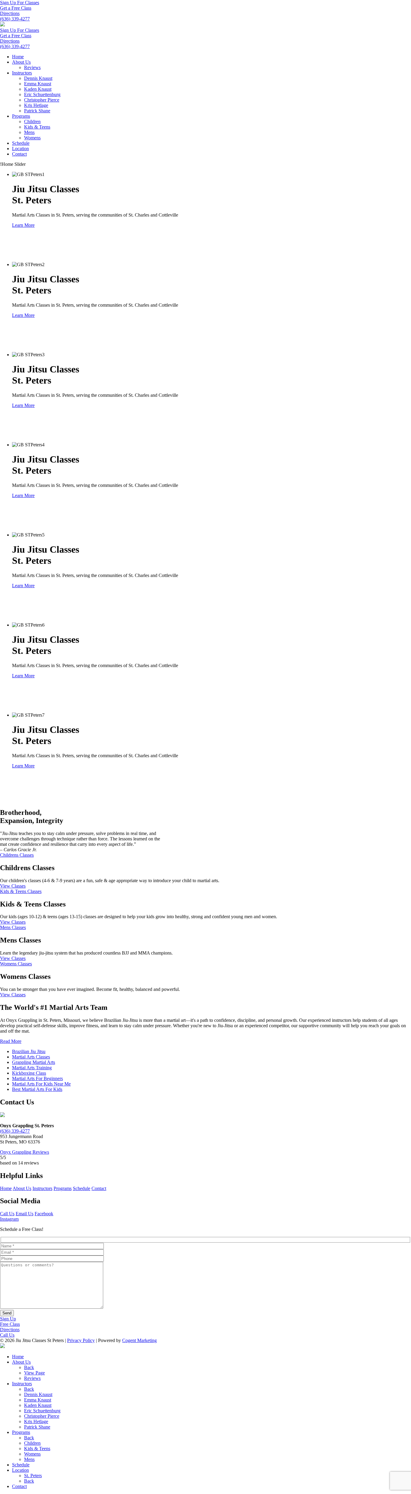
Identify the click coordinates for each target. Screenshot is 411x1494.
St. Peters (33, 1475)
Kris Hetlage (36, 105)
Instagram (9, 1219)
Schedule (20, 143)
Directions (10, 13)
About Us (21, 62)
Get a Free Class (15, 8)
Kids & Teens (37, 126)
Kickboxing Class (29, 1073)
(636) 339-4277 (15, 18)
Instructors (22, 72)
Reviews (32, 67)
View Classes (13, 885)
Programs (21, 116)
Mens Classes (13, 927)
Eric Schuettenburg (42, 94)
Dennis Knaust (38, 78)
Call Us (7, 1213)
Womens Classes (16, 963)
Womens (32, 137)
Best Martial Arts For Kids (37, 1089)
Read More (10, 1041)
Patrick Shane (37, 110)
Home (18, 56)
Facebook (44, 1213)
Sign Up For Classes (19, 2)
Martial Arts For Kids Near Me (41, 1083)
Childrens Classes (17, 855)
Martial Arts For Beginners (37, 1078)
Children (32, 121)
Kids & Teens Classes (21, 891)
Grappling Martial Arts (33, 1062)
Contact (19, 153)
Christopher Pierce (41, 99)
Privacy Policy (81, 1340)
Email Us (24, 1213)
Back (29, 1367)
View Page (34, 1372)
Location (20, 148)
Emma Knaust (37, 83)
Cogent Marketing (139, 1340)
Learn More (23, 225)
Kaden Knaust (37, 89)
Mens (29, 132)
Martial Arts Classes (31, 1056)
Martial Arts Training (32, 1067)
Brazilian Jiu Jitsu (28, 1051)
